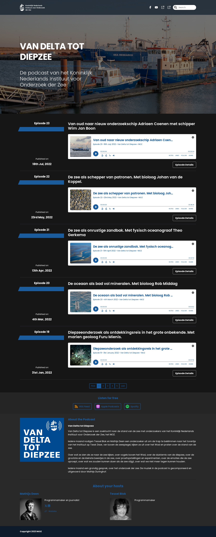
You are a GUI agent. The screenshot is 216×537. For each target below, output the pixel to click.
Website (52, 511)
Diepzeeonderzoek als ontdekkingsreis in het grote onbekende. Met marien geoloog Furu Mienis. (131, 335)
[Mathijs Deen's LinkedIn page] (49, 506)
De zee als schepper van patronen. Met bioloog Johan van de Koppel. (125, 179)
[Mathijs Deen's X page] (45, 506)
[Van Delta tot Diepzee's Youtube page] (155, 7)
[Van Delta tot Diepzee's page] (161, 7)
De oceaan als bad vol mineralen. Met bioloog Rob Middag (123, 283)
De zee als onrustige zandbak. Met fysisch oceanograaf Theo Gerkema (125, 233)
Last (123, 385)
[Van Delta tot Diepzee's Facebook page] (150, 7)
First (93, 385)
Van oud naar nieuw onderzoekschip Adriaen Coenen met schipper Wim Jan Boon (131, 126)
